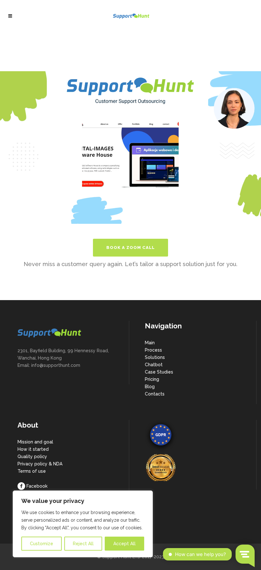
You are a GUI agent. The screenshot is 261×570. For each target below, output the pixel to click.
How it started (33, 449)
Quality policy (32, 456)
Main (150, 342)
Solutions (155, 357)
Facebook (36, 486)
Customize (41, 543)
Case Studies (159, 371)
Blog (150, 386)
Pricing (152, 379)
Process (153, 350)
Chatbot (154, 364)
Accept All (124, 543)
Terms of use (32, 471)
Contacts (155, 393)
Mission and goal (35, 441)
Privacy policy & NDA (40, 463)
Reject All (83, 543)
